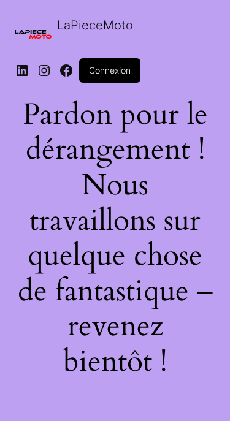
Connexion (110, 70)
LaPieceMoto (95, 25)
